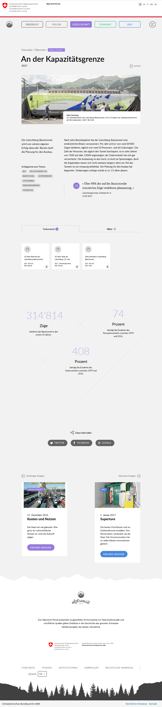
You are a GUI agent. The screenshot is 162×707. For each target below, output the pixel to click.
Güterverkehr (45, 176)
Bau (129, 24)
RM (151, 4)
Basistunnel (28, 176)
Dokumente (50, 228)
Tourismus (28, 190)
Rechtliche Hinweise (119, 667)
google (106, 442)
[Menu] (152, 24)
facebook (83, 442)
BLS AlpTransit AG (38, 171)
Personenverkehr (31, 185)
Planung (105, 24)
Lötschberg (28, 181)
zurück (137, 65)
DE (140, 4)
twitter (59, 442)
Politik (56, 24)
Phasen (47, 667)
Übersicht (32, 24)
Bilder (111, 228)
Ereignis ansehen (40, 547)
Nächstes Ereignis (127, 475)
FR (144, 4)
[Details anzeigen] (46, 266)
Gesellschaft (81, 24)
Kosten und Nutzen (41, 519)
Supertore (107, 519)
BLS (24, 171)
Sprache (32, 673)
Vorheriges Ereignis (35, 475)
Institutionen (68, 667)
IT (147, 4)
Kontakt (153, 703)
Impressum (91, 667)
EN (156, 4)
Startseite (27, 50)
